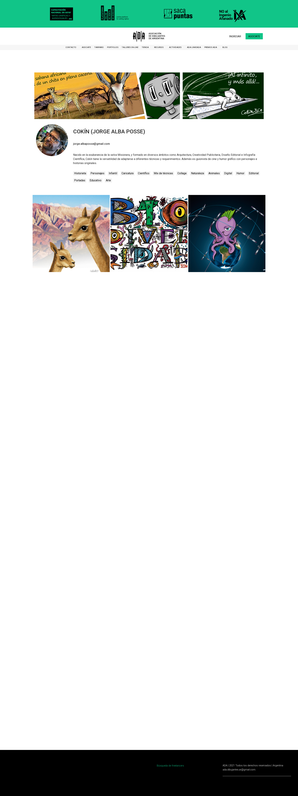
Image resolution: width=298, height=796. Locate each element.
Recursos (159, 47)
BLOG (224, 47)
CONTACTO (71, 47)
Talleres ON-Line (130, 47)
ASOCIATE (86, 47)
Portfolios (112, 47)
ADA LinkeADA (194, 47)
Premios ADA (210, 47)
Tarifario (99, 47)
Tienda (145, 47)
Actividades (175, 47)
